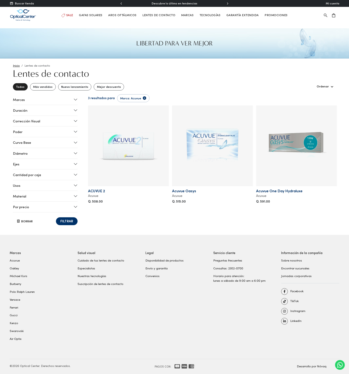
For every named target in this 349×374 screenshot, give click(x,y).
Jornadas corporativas (296, 276)
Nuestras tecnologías (92, 276)
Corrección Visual (26, 121)
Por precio (21, 207)
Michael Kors (18, 276)
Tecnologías (210, 15)
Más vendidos (43, 87)
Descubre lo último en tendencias (174, 3)
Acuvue (15, 260)
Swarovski (17, 331)
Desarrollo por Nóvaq (311, 366)
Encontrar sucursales (295, 268)
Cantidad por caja (27, 174)
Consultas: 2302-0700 (228, 268)
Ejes (16, 164)
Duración (20, 110)
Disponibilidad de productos (164, 260)
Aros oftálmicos (122, 15)
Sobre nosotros (291, 260)
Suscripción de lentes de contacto (100, 284)
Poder (17, 131)
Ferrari (14, 307)
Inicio (16, 65)
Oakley (14, 268)
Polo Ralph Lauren (22, 292)
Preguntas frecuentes (227, 260)
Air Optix (15, 339)
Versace (15, 299)
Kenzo (14, 323)
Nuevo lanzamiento (74, 87)
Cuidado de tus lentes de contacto (101, 260)
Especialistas (86, 268)
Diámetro (20, 153)
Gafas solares (90, 15)
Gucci (14, 315)
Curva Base (22, 142)
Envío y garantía (156, 268)
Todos (20, 87)
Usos (16, 185)
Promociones (276, 15)
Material (19, 196)
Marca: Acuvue (130, 98)
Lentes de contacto (158, 15)
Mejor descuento (109, 87)
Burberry (15, 284)
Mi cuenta (332, 3)
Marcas (187, 15)
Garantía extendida (242, 15)
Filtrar (66, 221)
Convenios (152, 276)
